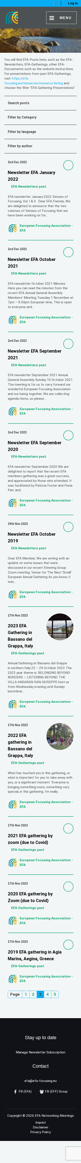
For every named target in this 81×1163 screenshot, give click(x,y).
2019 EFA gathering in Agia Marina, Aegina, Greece (35, 955)
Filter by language (22, 132)
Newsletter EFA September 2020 (35, 446)
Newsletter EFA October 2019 (32, 537)
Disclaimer (40, 1127)
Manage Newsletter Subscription (40, 1052)
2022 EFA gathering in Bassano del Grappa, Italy (21, 745)
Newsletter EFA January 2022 (31, 176)
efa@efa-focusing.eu (40, 1081)
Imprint (40, 1123)
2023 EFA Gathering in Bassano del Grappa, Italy (21, 636)
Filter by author (20, 146)
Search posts (18, 103)
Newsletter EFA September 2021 (35, 354)
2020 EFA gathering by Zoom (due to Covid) (30, 897)
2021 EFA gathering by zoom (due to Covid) (30, 839)
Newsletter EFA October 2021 (32, 263)
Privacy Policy (40, 1132)
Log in (73, 3)
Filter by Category (22, 117)
